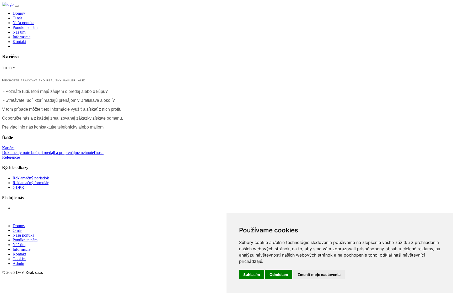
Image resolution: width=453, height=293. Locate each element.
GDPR (18, 187)
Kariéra (8, 148)
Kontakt (19, 41)
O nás (17, 18)
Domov (19, 13)
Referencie (11, 157)
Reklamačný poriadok (31, 178)
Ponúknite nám (25, 27)
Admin (18, 263)
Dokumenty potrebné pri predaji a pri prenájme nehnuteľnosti (53, 152)
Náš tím (19, 32)
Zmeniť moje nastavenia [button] (319, 274)
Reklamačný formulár (30, 182)
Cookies (19, 259)
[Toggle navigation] (17, 6)
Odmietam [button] (278, 274)
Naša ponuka (23, 22)
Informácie (21, 37)
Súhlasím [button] (251, 274)
